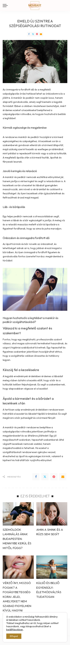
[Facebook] (29, 34)
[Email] (41, 34)
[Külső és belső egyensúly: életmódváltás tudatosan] (51, 567)
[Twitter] (33, 34)
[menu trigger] (6, 5)
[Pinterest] (37, 34)
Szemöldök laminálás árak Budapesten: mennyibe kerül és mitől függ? (17, 539)
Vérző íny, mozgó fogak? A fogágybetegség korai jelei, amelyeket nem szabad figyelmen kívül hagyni (17, 596)
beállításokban (14, 629)
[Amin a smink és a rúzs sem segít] (51, 514)
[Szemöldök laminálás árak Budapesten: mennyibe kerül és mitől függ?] (18, 514)
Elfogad (14, 636)
